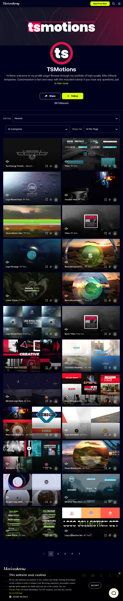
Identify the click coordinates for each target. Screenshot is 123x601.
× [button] (119, 573)
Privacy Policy (15, 590)
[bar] (119, 4)
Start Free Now (100, 4)
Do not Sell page (16, 593)
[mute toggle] (7, 161)
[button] (43, 597)
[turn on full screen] (46, 166)
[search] (113, 4)
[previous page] (43, 553)
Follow (74, 96)
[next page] (79, 553)
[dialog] (61, 585)
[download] (56, 166)
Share (52, 96)
